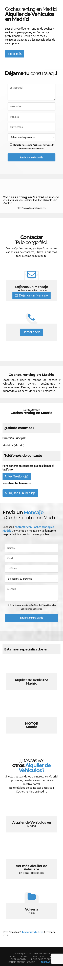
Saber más (15, 53)
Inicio (12, 956)
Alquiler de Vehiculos (31, 676)
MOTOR (31, 719)
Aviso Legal (39, 956)
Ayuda (23, 956)
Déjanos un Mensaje (33, 295)
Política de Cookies (41, 959)
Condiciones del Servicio (21, 962)
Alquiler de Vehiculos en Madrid (31, 818)
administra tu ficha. (34, 932)
